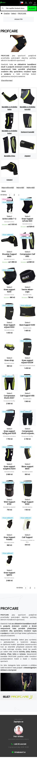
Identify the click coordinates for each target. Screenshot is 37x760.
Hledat (32, 8)
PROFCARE (22, 13)
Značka (7, 13)
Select (13, 13)
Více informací (7, 80)
